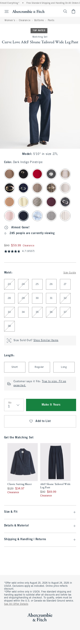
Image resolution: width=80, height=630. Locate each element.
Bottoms (39, 20)
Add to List (43, 421)
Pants (51, 20)
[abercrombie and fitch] (28, 11)
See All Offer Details (16, 604)
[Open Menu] (5, 11)
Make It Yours (51, 405)
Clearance (24, 20)
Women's (10, 20)
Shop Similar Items (45, 340)
